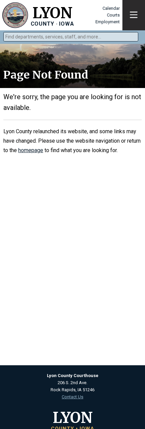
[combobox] (70, 36)
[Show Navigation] (133, 15)
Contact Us (72, 396)
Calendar (111, 8)
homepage (30, 150)
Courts (113, 15)
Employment (107, 21)
